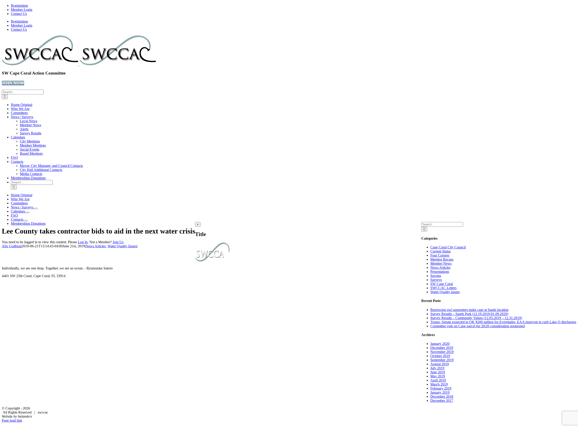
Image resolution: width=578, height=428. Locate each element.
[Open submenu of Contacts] (26, 220)
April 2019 (438, 380)
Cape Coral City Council (448, 247)
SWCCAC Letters (443, 288)
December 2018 (441, 396)
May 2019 (437, 376)
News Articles (96, 246)
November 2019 (442, 352)
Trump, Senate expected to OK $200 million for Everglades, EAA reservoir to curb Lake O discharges (503, 322)
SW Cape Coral (441, 284)
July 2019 (437, 368)
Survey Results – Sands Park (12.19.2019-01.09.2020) (469, 314)
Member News (441, 263)
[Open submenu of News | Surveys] (36, 208)
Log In (83, 242)
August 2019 (439, 364)
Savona (435, 276)
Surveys (436, 280)
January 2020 (440, 344)
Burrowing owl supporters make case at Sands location (469, 310)
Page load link (12, 420)
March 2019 (439, 384)
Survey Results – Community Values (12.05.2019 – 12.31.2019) (476, 318)
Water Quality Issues (122, 246)
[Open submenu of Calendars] (28, 212)
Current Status (440, 251)
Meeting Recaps (441, 259)
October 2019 (440, 356)
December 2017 (441, 400)
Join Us (118, 242)
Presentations (439, 272)
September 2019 (442, 360)
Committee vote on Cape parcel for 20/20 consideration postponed (477, 326)
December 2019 (441, 348)
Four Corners (439, 255)
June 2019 (437, 372)
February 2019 (440, 388)
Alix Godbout (12, 246)
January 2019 (440, 392)
